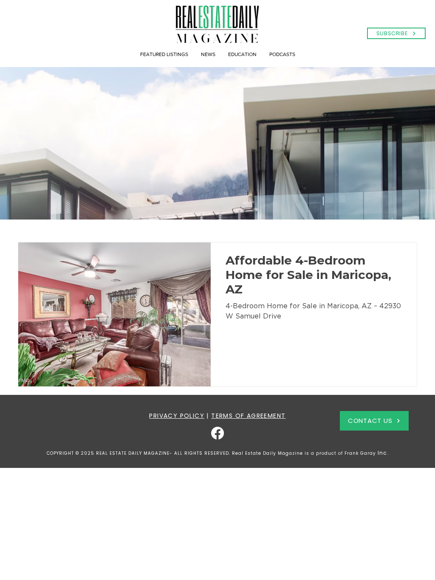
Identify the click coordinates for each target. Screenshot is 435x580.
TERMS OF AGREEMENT (248, 415)
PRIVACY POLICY (176, 415)
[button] (396, 33)
